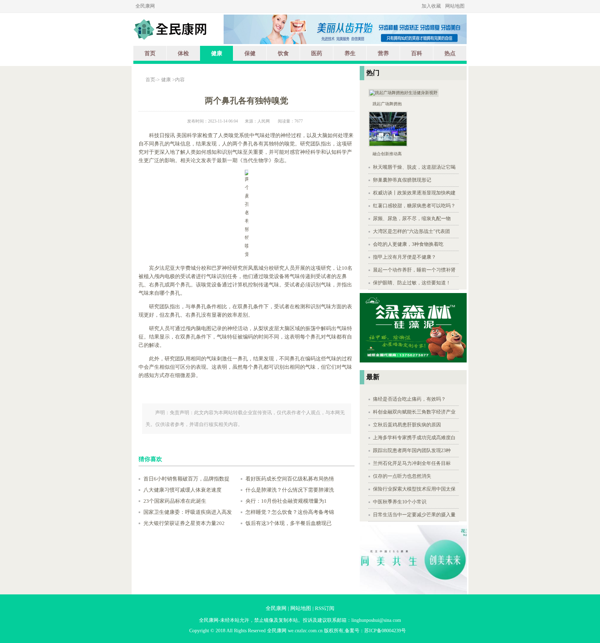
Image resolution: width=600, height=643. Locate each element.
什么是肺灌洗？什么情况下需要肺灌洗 (289, 490)
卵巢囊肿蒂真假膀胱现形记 (402, 180)
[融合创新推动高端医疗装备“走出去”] (388, 145)
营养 (383, 53)
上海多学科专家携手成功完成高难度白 (414, 437)
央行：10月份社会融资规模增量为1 (286, 501)
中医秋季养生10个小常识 (399, 501)
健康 (216, 53)
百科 (416, 53)
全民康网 (145, 6)
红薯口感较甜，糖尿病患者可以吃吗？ (414, 205)
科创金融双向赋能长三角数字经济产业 (414, 412)
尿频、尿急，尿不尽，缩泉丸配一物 (412, 218)
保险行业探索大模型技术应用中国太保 (414, 489)
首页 (150, 53)
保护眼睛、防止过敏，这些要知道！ (412, 282)
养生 (350, 53)
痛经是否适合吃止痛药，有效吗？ (409, 399)
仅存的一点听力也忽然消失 (402, 476)
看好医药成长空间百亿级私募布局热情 (289, 479)
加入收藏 (431, 6)
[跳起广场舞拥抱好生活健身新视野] (403, 95)
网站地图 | (302, 608)
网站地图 (455, 6)
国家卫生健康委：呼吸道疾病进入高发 (187, 512)
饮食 (283, 53)
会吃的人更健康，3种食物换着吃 (408, 244)
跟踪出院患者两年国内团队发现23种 (412, 450)
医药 (316, 53)
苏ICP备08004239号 (385, 630)
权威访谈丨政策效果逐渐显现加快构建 (414, 192)
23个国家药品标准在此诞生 (174, 501)
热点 (450, 53)
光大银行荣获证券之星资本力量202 (184, 523)
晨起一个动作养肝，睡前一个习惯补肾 (414, 270)
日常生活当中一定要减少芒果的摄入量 (414, 514)
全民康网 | (277, 608)
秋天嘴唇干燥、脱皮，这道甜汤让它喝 (414, 167)
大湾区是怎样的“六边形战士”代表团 (411, 231)
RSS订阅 (324, 608)
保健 (250, 53)
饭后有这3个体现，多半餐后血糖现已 (288, 523)
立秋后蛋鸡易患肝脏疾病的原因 (407, 424)
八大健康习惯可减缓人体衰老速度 (182, 490)
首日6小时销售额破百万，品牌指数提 (186, 479)
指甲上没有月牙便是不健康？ (404, 257)
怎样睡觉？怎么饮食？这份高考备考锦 (289, 512)
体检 (183, 53)
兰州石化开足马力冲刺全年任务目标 (412, 463)
